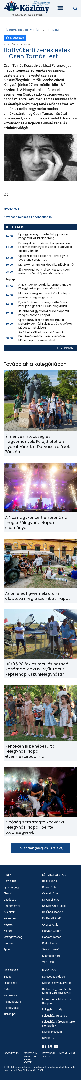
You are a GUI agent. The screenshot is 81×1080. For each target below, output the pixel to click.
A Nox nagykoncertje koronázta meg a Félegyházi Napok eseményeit (44, 286)
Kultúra (8, 930)
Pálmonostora (12, 1001)
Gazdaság (10, 899)
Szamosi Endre (51, 955)
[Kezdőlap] (27, 6)
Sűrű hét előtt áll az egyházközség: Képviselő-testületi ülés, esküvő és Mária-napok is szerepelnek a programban (42, 338)
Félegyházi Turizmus (54, 1015)
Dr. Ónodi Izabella (53, 912)
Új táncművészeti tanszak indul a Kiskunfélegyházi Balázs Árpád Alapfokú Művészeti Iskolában (45, 324)
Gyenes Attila (50, 924)
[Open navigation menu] (60, 8)
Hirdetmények (12, 905)
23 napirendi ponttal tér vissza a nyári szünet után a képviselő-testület (44, 271)
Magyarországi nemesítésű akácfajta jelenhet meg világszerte (44, 295)
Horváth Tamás (51, 937)
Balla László (49, 880)
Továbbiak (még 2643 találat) (40, 848)
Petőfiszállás (11, 1007)
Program (52, 30)
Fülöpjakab (10, 982)
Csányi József (50, 893)
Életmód (9, 893)
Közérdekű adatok (48, 1055)
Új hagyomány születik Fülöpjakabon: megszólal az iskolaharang (43, 236)
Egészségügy (12, 887)
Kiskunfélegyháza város (56, 982)
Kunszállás (10, 995)
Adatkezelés (12, 1053)
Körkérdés (10, 918)
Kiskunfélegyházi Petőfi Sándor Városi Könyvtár (56, 991)
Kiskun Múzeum (52, 1031)
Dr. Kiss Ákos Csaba (54, 905)
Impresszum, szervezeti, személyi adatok (30, 1058)
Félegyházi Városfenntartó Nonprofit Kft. (58, 1023)
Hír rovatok (13, 30)
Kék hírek (9, 912)
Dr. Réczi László (51, 918)
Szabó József (50, 949)
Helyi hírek (33, 30)
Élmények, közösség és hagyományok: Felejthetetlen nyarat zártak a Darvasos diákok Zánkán (45, 247)
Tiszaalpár (10, 1014)
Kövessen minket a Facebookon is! (28, 217)
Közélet (8, 924)
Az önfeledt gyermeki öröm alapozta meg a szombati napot (43, 313)
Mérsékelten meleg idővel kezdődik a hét (46, 265)
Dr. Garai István (51, 899)
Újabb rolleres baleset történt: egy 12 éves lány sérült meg (43, 258)
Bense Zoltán (50, 887)
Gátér (7, 989)
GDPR (41, 1070)
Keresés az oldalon (53, 976)
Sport (7, 949)
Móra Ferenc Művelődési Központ (57, 1001)
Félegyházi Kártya (53, 1009)
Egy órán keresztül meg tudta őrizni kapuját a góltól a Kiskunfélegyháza (42, 304)
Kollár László (50, 943)
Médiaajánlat (67, 1053)
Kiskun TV (48, 1038)
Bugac (7, 976)
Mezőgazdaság (13, 937)
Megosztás (17, 37)
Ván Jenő (48, 961)
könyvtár (12, 209)
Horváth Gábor (51, 930)
